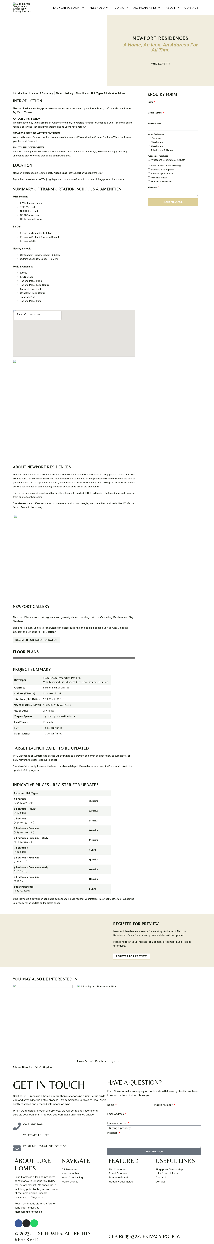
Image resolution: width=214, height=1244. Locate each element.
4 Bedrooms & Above (162, 150)
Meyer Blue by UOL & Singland (33, 1067)
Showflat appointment (162, 173)
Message (152, 187)
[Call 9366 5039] (17, 1126)
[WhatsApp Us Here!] (17, 1137)
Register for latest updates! (36, 639)
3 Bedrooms (157, 146)
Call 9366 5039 (32, 1124)
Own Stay (171, 160)
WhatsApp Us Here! (36, 1135)
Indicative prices (159, 177)
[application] (82, 7)
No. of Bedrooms (156, 134)
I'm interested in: (117, 1123)
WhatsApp (46, 1203)
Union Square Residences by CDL (98, 1061)
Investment (156, 160)
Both (182, 160)
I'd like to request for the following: (164, 165)
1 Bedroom (156, 138)
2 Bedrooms (157, 142)
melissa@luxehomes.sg (28, 1211)
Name (151, 102)
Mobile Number (155, 112)
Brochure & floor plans (162, 169)
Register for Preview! (132, 956)
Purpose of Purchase (158, 156)
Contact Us (160, 64)
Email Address (154, 123)
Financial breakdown (161, 181)
